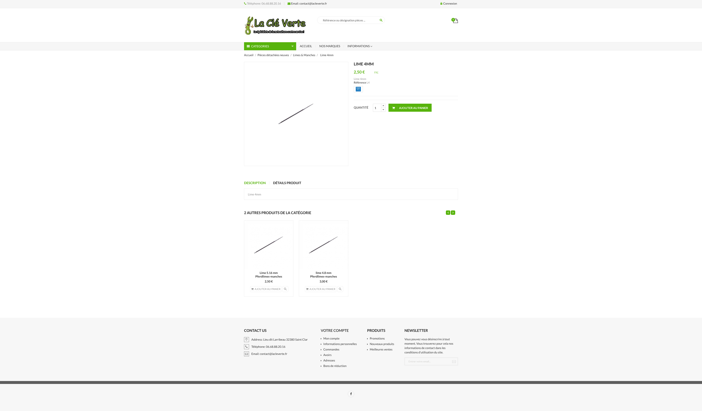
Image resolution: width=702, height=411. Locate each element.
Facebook (351, 394)
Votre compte (335, 330)
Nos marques (329, 46)
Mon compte (331, 338)
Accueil (306, 46)
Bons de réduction (335, 366)
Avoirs (327, 355)
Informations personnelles (340, 344)
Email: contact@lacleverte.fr (308, 3)
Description (255, 183)
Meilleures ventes (381, 349)
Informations (359, 46)
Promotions (377, 338)
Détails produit (287, 183)
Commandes (331, 349)
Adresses (329, 360)
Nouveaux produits (382, 344)
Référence (360, 82)
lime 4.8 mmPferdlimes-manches (323, 274)
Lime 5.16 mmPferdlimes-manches (268, 274)
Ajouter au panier (413, 108)
